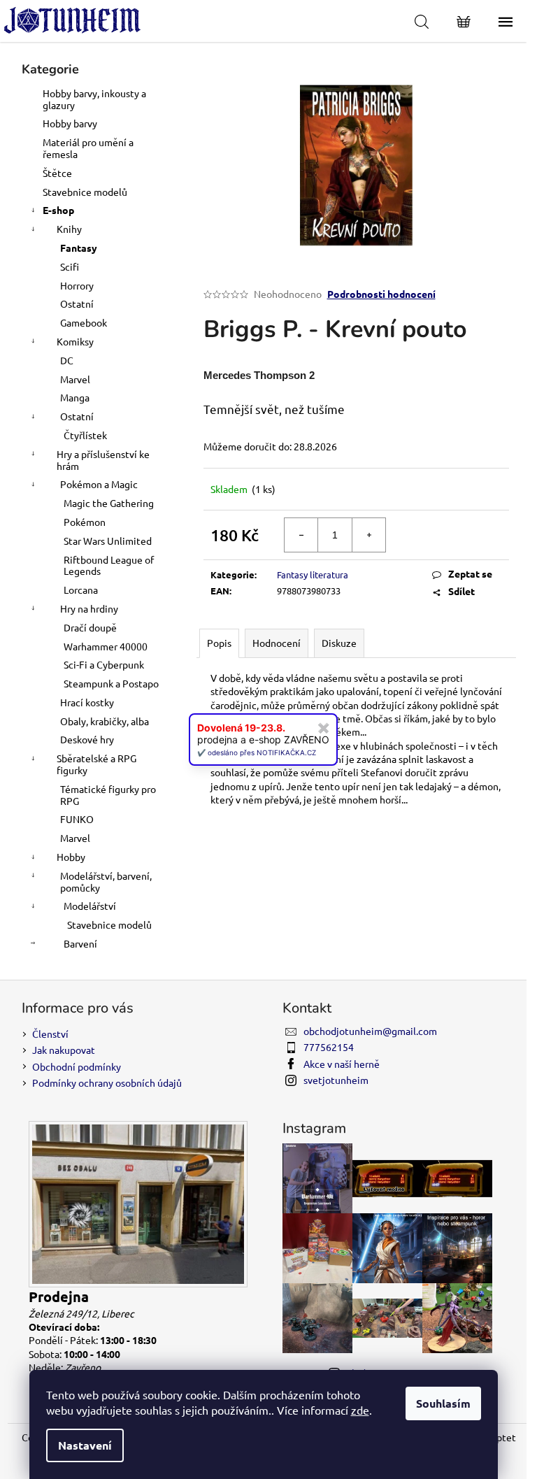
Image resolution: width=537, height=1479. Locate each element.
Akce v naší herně (341, 1063)
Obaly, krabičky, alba (104, 721)
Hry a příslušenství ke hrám (103, 460)
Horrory (77, 285)
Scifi (69, 266)
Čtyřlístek (85, 435)
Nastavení (85, 1445)
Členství (50, 1033)
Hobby (71, 856)
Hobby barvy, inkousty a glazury (94, 99)
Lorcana (81, 589)
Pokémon (85, 521)
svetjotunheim (335, 1079)
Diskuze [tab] (339, 642)
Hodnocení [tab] (276, 642)
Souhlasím (443, 1403)
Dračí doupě (90, 627)
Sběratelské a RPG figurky (96, 764)
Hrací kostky (87, 702)
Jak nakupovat (63, 1049)
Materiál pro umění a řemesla (88, 148)
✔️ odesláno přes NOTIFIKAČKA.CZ (256, 752)
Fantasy (78, 247)
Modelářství (90, 905)
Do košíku (457, 535)
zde (360, 1410)
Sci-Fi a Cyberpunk (104, 664)
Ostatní (77, 303)
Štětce (57, 172)
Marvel (75, 379)
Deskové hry (87, 739)
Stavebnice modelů (85, 191)
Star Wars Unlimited (108, 540)
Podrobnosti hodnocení (381, 293)
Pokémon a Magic (99, 484)
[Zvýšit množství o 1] (368, 535)
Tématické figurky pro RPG (108, 795)
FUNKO (77, 819)
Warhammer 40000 (106, 646)
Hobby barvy (70, 123)
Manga (75, 397)
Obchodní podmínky (76, 1066)
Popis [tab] (219, 642)
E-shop (58, 209)
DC (66, 360)
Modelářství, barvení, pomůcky (106, 881)
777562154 (328, 1047)
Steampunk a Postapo (111, 683)
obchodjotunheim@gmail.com (370, 1030)
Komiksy (75, 341)
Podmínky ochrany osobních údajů (107, 1082)
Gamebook (83, 322)
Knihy (69, 228)
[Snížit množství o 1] (301, 535)
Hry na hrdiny (89, 608)
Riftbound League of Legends (109, 565)
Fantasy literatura (312, 574)
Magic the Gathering (109, 502)
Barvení (80, 943)
